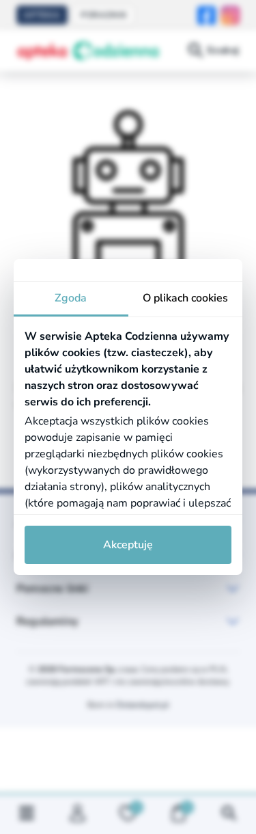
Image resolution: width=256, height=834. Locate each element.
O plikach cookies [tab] (185, 298)
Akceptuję (128, 544)
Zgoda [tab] (71, 298)
